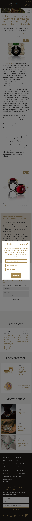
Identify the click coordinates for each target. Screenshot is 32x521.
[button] (27, 243)
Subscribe (16, 275)
